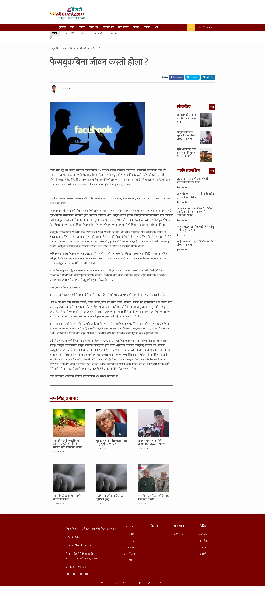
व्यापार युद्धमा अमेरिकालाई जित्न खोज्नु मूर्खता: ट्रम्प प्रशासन (111, 442)
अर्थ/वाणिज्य (179, 535)
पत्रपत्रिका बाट (108, 27)
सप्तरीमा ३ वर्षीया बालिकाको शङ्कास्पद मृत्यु (110, 498)
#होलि (84, 33)
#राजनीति (70, 33)
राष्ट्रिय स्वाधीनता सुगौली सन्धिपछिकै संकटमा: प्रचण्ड (151, 442)
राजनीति (82, 27)
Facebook (177, 77)
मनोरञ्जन (147, 27)
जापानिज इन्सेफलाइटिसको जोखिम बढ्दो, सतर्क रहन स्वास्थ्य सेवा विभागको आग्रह (67, 444)
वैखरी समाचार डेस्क (69, 89)
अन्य (156, 27)
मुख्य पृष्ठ (62, 27)
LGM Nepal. (160, 582)
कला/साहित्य (123, 27)
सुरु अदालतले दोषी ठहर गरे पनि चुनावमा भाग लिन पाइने (187, 152)
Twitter (194, 77)
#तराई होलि (98, 33)
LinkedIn (209, 77)
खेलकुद (136, 27)
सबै (212, 107)
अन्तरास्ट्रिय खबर (130, 554)
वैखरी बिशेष (203, 554)
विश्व (130, 560)
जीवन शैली (94, 27)
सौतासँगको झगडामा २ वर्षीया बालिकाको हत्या (67, 498)
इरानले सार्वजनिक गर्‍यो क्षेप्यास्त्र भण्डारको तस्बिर (153, 498)
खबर (72, 27)
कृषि (179, 541)
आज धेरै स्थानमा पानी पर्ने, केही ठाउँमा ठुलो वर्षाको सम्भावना (196, 196)
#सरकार (114, 33)
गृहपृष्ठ (52, 48)
